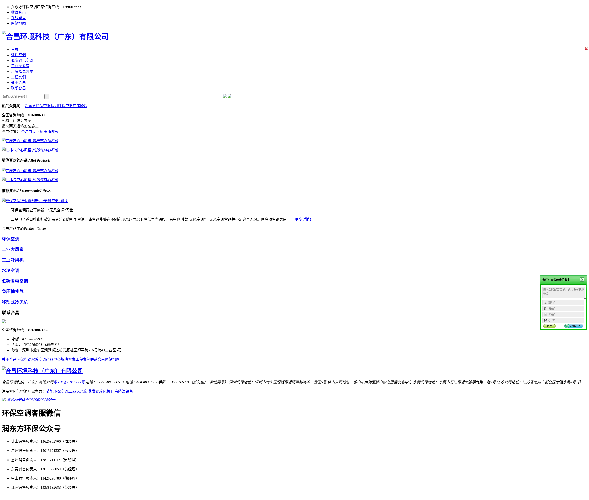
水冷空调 (10, 270)
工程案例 (18, 77)
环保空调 (18, 55)
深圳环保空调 (62, 106)
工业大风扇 (20, 66)
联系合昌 (18, 88)
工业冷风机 (13, 259)
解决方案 (68, 359)
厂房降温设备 (122, 391)
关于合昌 (18, 83)
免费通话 (574, 326)
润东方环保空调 (38, 106)
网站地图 (18, 23)
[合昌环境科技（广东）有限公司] (55, 36)
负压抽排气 (49, 132)
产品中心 (53, 359)
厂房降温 (80, 106)
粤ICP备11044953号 (69, 382)
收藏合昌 (18, 12)
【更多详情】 (302, 219)
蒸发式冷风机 (99, 391)
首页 (14, 49)
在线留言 (18, 18)
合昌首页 (28, 132)
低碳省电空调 (22, 60)
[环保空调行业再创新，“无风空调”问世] (35, 201)
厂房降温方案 (22, 71)
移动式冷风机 (15, 302)
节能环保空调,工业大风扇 (66, 391)
